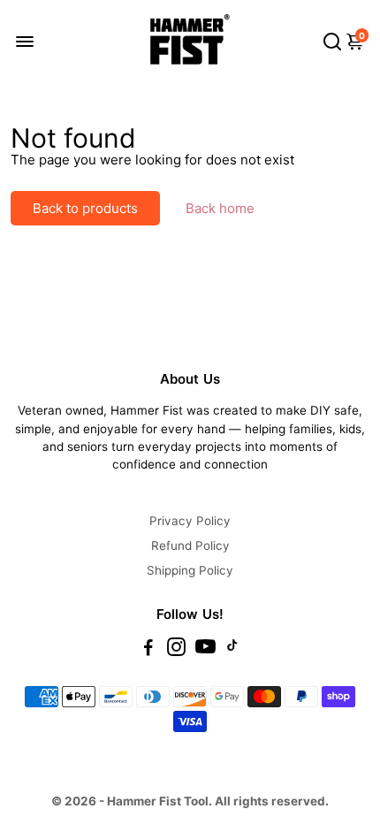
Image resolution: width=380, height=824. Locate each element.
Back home (220, 208)
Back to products (85, 208)
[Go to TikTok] (232, 649)
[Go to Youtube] (205, 649)
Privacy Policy (190, 521)
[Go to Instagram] (176, 649)
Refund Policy (190, 545)
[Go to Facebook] (148, 649)
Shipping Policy (190, 570)
